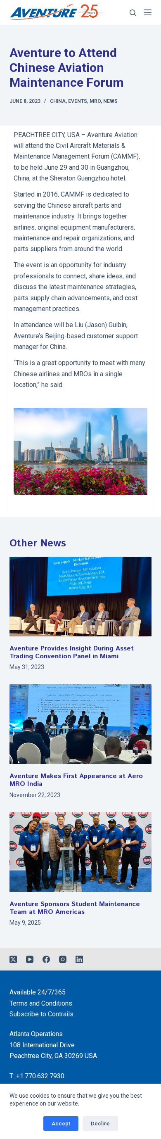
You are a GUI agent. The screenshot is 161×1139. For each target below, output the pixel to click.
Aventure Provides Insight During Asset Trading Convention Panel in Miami (71, 652)
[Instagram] (62, 959)
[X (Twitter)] (13, 959)
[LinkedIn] (79, 959)
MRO (95, 101)
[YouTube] (29, 959)
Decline (100, 1123)
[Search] (133, 12)
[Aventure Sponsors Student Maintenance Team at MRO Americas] (80, 852)
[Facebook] (46, 959)
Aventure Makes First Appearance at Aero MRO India (76, 780)
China (58, 101)
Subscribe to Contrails (41, 1014)
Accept (61, 1123)
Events (77, 101)
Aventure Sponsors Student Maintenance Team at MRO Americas (74, 908)
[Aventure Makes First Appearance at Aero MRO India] (80, 724)
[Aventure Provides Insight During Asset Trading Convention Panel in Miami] (80, 596)
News (110, 101)
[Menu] (148, 12)
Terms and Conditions (40, 1003)
